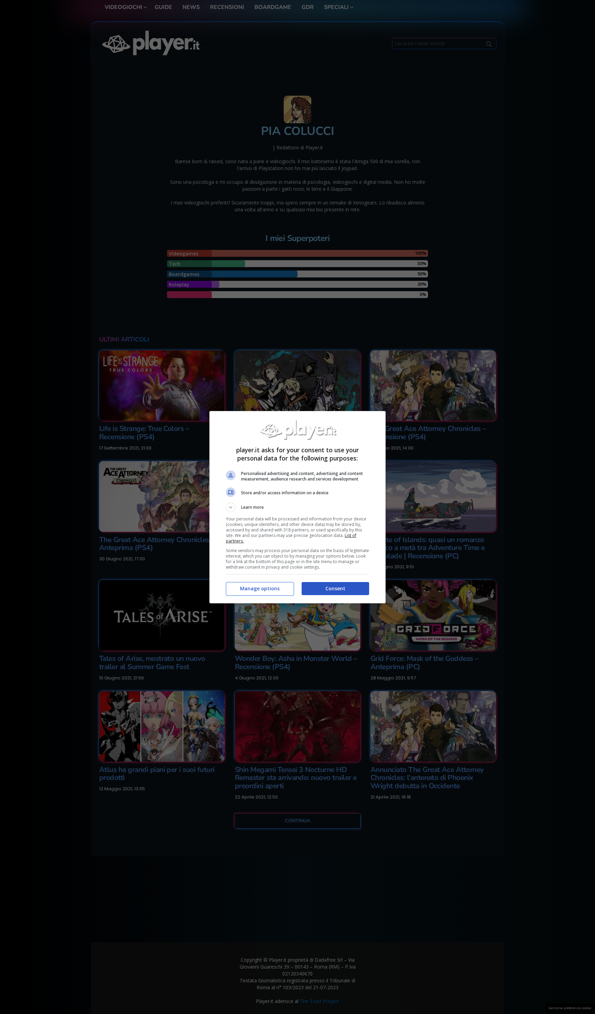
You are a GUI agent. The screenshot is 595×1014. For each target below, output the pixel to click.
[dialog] (297, 507)
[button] (297, 507)
